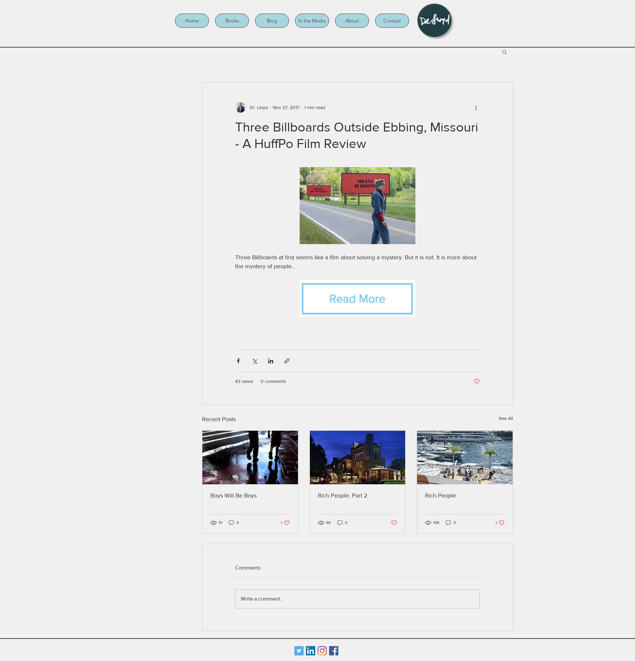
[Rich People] (465, 457)
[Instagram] (322, 650)
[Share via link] (287, 361)
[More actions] (476, 107)
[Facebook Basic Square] (333, 650)
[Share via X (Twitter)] (254, 361)
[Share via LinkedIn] (271, 361)
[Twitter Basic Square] (299, 650)
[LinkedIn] (310, 650)
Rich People (440, 495)
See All (506, 418)
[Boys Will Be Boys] (250, 457)
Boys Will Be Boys (233, 495)
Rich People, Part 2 (342, 495)
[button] (232, 21)
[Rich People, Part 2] (357, 457)
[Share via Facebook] (238, 361)
